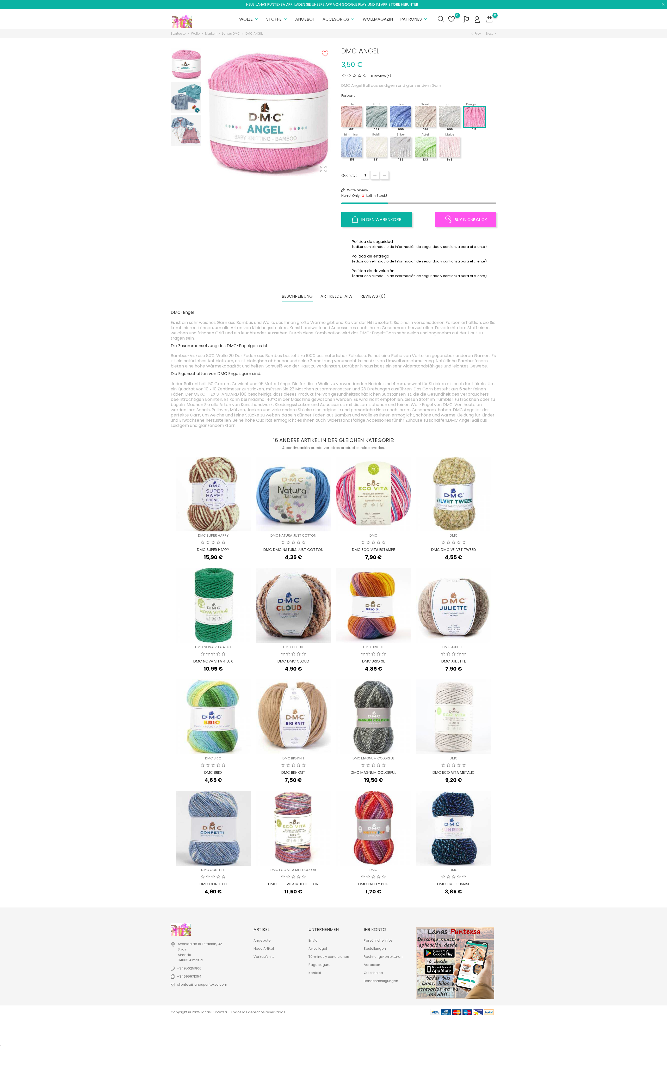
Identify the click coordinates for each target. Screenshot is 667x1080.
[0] (489, 19)
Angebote (262, 940)
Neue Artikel (264, 948)
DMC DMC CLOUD (293, 661)
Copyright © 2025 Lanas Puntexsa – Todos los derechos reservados (228, 1012)
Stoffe (277, 19)
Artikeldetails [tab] (336, 296)
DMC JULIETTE (453, 647)
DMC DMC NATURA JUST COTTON (293, 549)
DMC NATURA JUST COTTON (293, 535)
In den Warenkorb (381, 220)
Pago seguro (319, 964)
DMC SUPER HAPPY (213, 535)
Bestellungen (375, 948)
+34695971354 (189, 976)
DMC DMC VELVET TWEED (453, 549)
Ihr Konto (375, 929)
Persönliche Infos (378, 940)
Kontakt (314, 972)
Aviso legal (317, 948)
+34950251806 (189, 968)
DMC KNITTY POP (373, 884)
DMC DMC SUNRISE (453, 884)
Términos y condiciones (328, 956)
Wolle (249, 19)
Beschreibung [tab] (297, 296)
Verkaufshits (264, 956)
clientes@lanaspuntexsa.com (202, 984)
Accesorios (339, 19)
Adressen (372, 964)
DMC (373, 535)
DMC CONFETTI (213, 869)
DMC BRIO (213, 758)
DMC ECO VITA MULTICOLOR (293, 869)
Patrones (414, 19)
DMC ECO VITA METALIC (454, 772)
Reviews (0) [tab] (373, 296)
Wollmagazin (378, 19)
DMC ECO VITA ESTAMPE (373, 549)
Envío (313, 940)
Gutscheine (373, 972)
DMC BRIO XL (373, 647)
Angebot (305, 19)
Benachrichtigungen (381, 980)
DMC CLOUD (293, 647)
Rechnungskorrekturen (383, 956)
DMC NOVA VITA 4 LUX (213, 647)
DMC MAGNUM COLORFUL (373, 758)
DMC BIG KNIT (293, 758)
